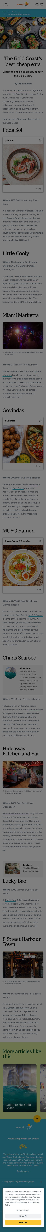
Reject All (23, 1216)
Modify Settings (22, 1210)
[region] (23, 1207)
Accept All (23, 1222)
